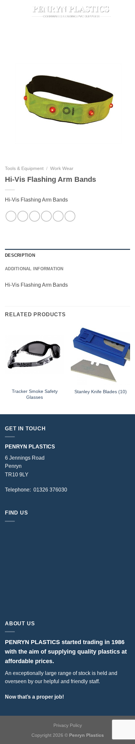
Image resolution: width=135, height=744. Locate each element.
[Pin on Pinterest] (58, 216)
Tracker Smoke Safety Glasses (35, 394)
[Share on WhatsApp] (11, 216)
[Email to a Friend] (46, 216)
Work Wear (61, 168)
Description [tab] (20, 255)
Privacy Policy (67, 725)
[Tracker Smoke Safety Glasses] (34, 355)
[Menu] (9, 11)
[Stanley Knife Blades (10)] (100, 355)
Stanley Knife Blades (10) (100, 391)
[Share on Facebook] (22, 216)
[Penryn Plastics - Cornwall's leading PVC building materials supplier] (71, 11)
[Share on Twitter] (34, 216)
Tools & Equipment (24, 168)
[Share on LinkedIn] (70, 216)
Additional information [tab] (34, 268)
